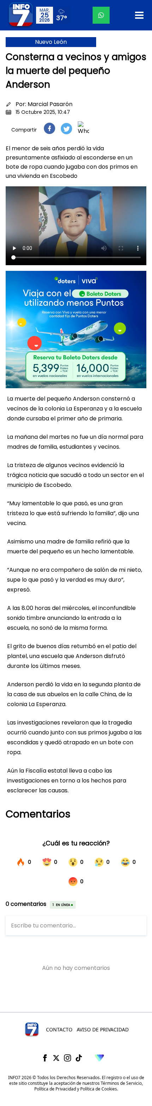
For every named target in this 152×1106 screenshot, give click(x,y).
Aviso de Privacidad (103, 1029)
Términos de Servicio (121, 1083)
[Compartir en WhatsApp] (83, 128)
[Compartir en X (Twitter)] (66, 128)
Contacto (59, 1029)
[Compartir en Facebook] (49, 128)
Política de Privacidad (55, 1089)
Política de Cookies (98, 1089)
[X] (56, 1057)
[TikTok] (78, 1057)
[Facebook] (44, 1057)
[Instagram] (67, 1057)
